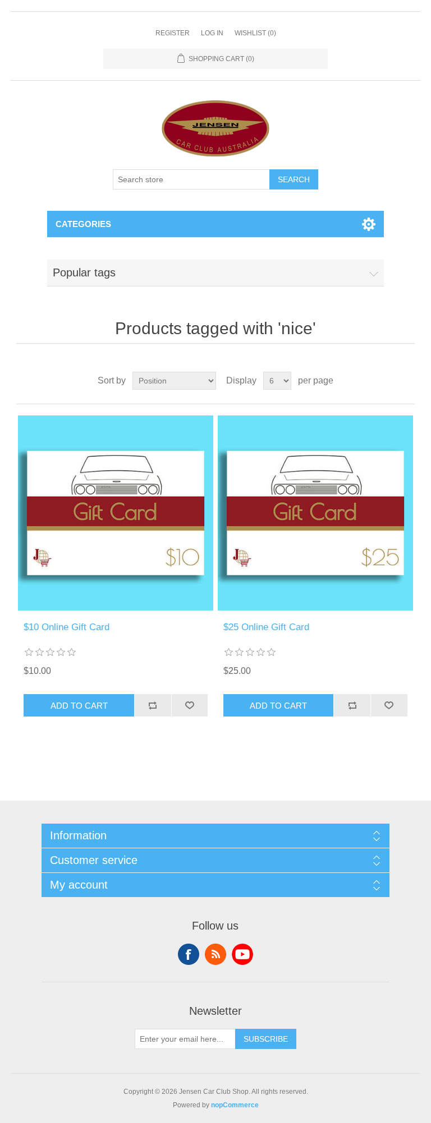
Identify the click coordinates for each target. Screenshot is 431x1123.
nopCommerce (235, 1105)
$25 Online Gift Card (266, 627)
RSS (215, 954)
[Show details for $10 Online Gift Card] (115, 513)
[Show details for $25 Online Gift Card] (315, 513)
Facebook (188, 954)
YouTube (242, 954)
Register (172, 33)
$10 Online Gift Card (66, 627)
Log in (212, 33)
